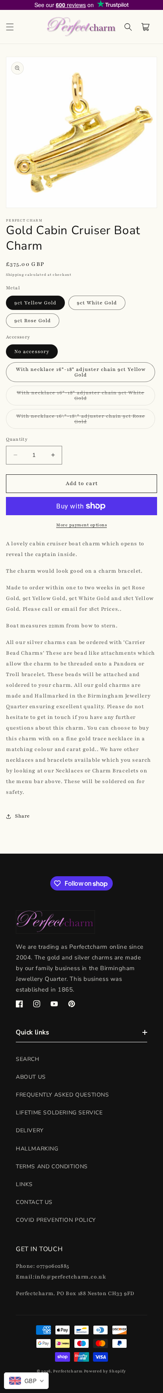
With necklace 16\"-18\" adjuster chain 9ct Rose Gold (80, 421)
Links (24, 1184)
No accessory (31, 351)
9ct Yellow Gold (35, 303)
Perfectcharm (67, 1371)
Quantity (16, 439)
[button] (10, 27)
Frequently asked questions (62, 1095)
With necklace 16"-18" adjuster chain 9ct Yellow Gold (81, 372)
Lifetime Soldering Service (59, 1112)
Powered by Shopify (105, 1371)
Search (28, 1059)
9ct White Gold (97, 303)
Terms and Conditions (52, 1166)
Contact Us (34, 1202)
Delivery (30, 1130)
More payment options (81, 525)
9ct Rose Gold (32, 320)
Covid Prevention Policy (56, 1220)
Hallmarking (37, 1148)
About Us (31, 1077)
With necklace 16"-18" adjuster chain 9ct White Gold (80, 397)
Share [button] (22, 816)
